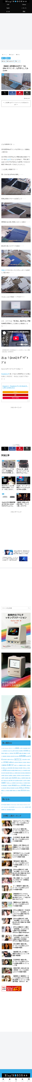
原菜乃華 (13, 756)
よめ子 (9, 159)
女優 (30, 807)
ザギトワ (10, 748)
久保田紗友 (5, 750)
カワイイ (26, 804)
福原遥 (25, 782)
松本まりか (20, 770)
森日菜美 (8, 772)
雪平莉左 (27, 788)
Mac (4, 58)
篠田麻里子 (5, 785)
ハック (18, 61)
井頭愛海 (21, 750)
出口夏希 (16, 753)
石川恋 (17, 782)
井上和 (9, 750)
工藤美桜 (3, 765)
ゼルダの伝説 (11, 807)
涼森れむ (19, 777)
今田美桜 (25, 750)
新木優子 (21, 767)
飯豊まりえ (3, 790)
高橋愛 (11, 790)
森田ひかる (12, 772)
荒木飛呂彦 (9, 809)
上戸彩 (20, 748)
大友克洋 (26, 807)
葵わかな (19, 785)
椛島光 (23, 772)
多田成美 (5, 759)
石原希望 (14, 782)
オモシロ (22, 804)
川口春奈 (24, 762)
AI (1, 804)
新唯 (14, 767)
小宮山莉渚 (24, 759)
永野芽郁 (19, 775)
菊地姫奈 (14, 785)
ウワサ (18, 804)
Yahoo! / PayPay (15, 397)
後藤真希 (21, 765)
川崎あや (28, 762)
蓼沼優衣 (23, 785)
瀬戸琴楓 (10, 780)
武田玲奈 (6, 775)
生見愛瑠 (17, 780)
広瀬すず (10, 765)
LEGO (5, 804)
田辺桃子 (21, 780)
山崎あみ (11, 762)
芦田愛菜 (9, 785)
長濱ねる (21, 788)
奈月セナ (12, 759)
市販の (3, 270)
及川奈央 (17, 756)
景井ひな (25, 767)
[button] (27, 93)
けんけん (6, 748)
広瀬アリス (16, 765)
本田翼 (4, 770)
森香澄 (16, 772)
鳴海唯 (19, 790)
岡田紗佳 (20, 762)
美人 (5, 809)
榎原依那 (27, 772)
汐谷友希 (23, 775)
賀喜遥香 (13, 787)
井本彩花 (17, 750)
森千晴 (4, 772)
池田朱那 (27, 775)
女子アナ (18, 759)
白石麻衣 (28, 780)
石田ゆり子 (21, 782)
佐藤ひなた (7, 753)
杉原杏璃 (9, 770)
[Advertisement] (16, 31)
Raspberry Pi (11, 61)
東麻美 (16, 770)
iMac (4, 61)
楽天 (15, 394)
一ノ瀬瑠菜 (16, 748)
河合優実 (6, 777)
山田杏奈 (16, 762)
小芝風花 (5, 762)
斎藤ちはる (5, 767)
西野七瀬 (8, 787)
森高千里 (20, 772)
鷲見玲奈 (23, 790)
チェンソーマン (18, 807)
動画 (9, 58)
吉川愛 (27, 756)
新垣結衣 (17, 767)
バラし (23, 807)
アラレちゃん (13, 804)
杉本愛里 (13, 770)
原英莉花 (8, 756)
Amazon (15, 392)
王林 (14, 780)
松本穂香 (25, 770)
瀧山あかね (6, 780)
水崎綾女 (14, 775)
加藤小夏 (21, 753)
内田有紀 (11, 753)
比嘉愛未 (10, 775)
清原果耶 (23, 777)
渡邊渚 (26, 777)
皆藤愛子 (3, 782)
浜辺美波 (14, 778)
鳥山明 (13, 809)
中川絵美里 (25, 748)
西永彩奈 (4, 787)
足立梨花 (17, 787)
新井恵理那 (10, 767)
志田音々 (25, 765)
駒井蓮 (7, 790)
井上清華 (13, 750)
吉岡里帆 (22, 756)
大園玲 (8, 759)
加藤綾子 (25, 753)
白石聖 (24, 780)
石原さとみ (9, 782)
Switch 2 (8, 804)
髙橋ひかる (15, 790)
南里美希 (4, 756)
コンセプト (6, 807)
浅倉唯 (10, 777)
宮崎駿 (2, 809)
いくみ (2, 748)
